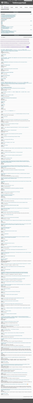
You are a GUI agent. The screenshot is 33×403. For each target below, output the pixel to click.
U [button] (4, 43)
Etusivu (2, 7)
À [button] (28, 39)
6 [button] (21, 39)
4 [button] (19, 39)
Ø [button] (16, 43)
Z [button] (11, 43)
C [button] (3, 41)
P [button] (27, 41)
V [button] (5, 43)
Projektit (11, 7)
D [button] (8, 41)
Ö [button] (15, 43)
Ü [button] (10, 43)
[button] (8, 14)
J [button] (16, 41)
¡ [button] (2, 39)
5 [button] (20, 39)
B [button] (2, 41)
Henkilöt (16, 7)
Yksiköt (21, 7)
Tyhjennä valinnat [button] (16, 35)
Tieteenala (26, 7)
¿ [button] (3, 39)
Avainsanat (31, 7)
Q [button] (28, 41)
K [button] (17, 41)
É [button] (10, 41)
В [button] (29, 43)
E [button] (9, 41)
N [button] (22, 41)
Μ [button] (24, 43)
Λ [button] (23, 43)
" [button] (7, 39)
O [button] (23, 41)
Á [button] (27, 39)
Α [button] (19, 43)
